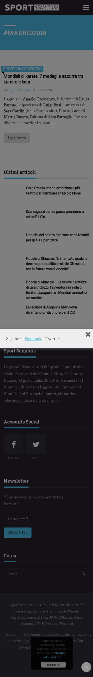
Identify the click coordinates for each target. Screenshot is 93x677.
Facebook (33, 338)
